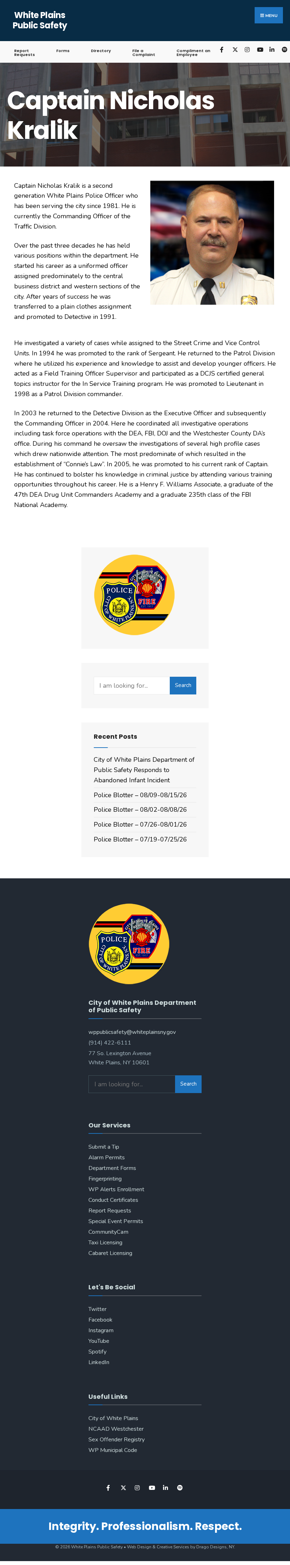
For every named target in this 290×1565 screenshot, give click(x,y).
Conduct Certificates (113, 1200)
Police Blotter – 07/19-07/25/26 (140, 839)
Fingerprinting (105, 1179)
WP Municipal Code (112, 1450)
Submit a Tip (103, 1147)
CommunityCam (108, 1232)
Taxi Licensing (105, 1242)
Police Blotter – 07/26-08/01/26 (140, 824)
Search (183, 685)
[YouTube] (259, 49)
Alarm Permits (106, 1157)
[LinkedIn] (272, 49)
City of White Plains (113, 1418)
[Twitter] (234, 49)
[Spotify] (179, 1488)
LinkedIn (98, 1362)
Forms (63, 51)
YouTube (98, 1341)
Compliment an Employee (193, 52)
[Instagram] (247, 49)
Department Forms (112, 1168)
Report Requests (24, 52)
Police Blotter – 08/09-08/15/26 (140, 795)
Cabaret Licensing (110, 1253)
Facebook (100, 1320)
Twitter (97, 1309)
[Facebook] (222, 49)
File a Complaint (143, 52)
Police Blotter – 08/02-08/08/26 (140, 809)
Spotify (97, 1352)
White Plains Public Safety (40, 20)
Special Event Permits (115, 1221)
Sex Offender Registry (116, 1439)
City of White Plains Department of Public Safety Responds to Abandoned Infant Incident (144, 769)
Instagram (101, 1330)
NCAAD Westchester (116, 1429)
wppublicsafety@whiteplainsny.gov (132, 1032)
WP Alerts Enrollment (116, 1189)
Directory (101, 51)
